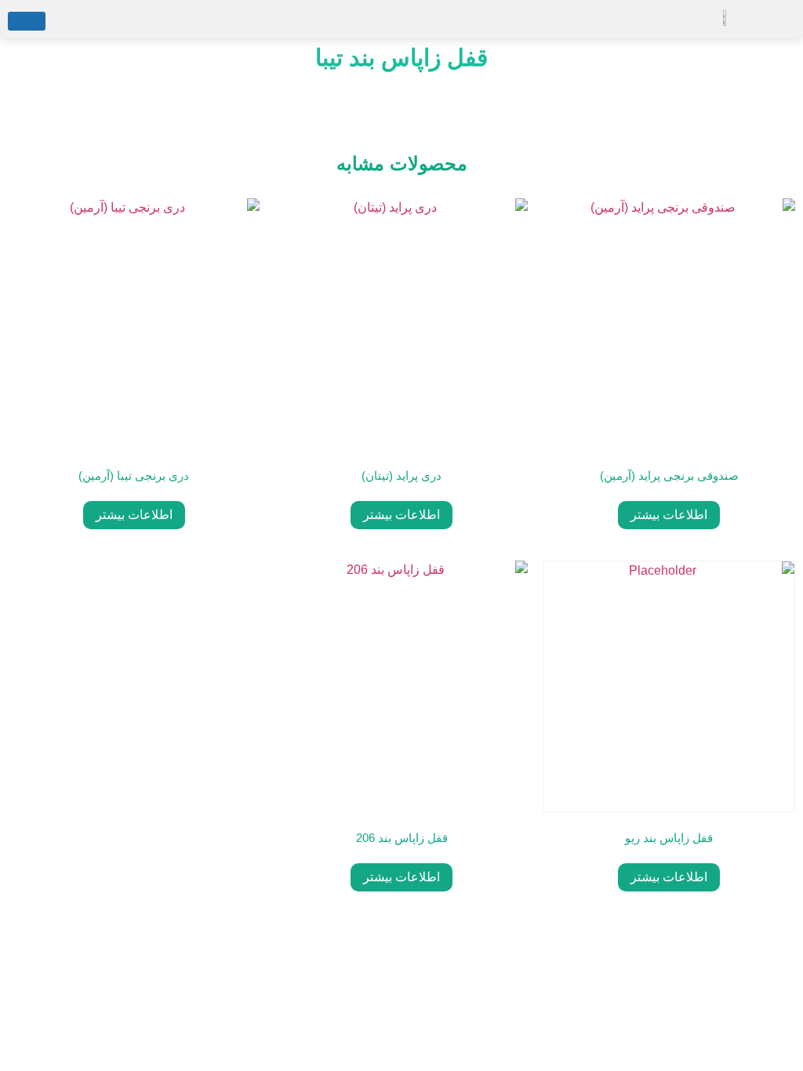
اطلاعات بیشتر (668, 514)
